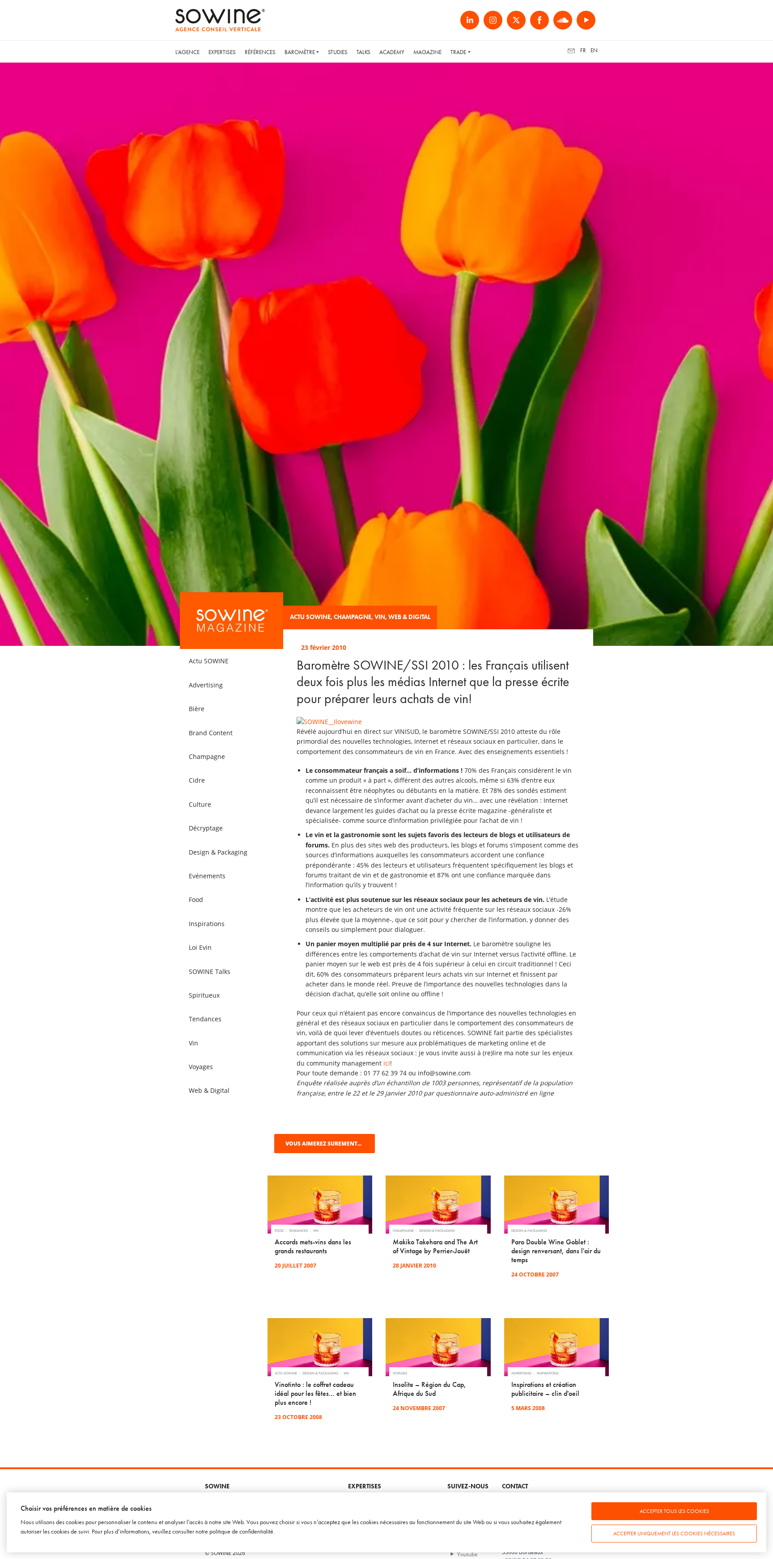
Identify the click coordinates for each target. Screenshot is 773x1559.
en (594, 50)
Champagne (352, 617)
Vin (379, 617)
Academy (391, 52)
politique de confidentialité (241, 1531)
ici (386, 1063)
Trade (458, 52)
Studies (338, 52)
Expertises (222, 52)
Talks (363, 52)
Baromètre (300, 52)
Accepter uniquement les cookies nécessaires (674, 1533)
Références (260, 52)
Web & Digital (409, 617)
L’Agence (187, 52)
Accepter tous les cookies (674, 1511)
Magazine (427, 52)
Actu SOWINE (310, 617)
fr (583, 50)
